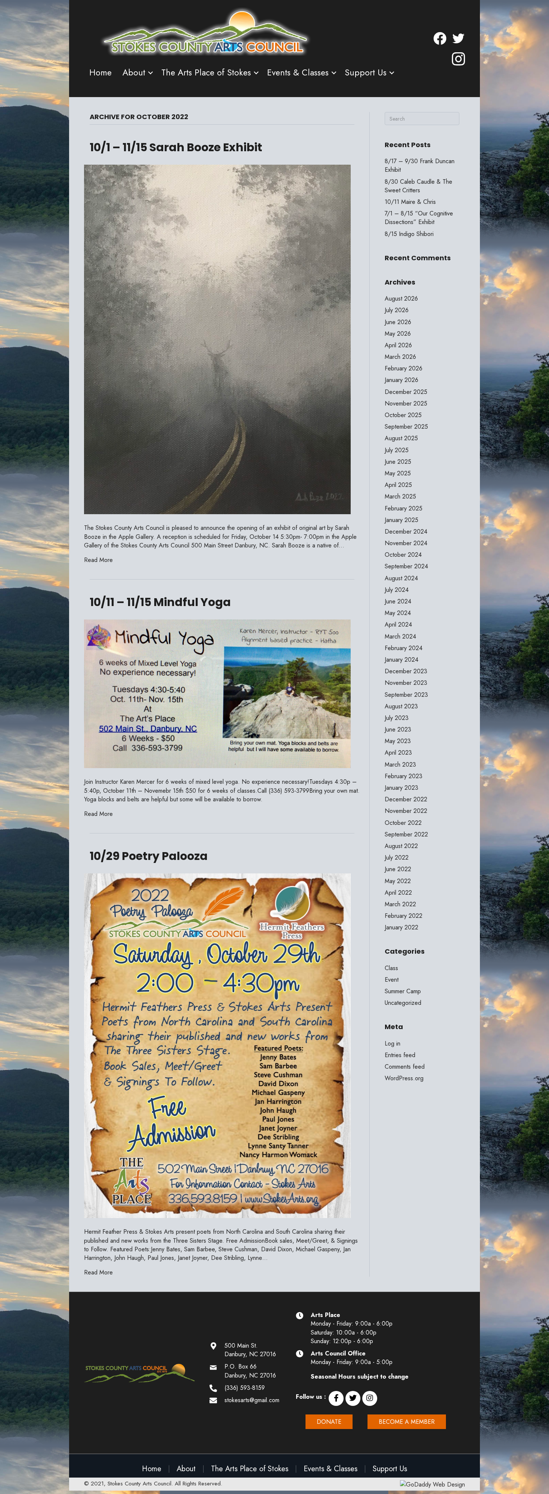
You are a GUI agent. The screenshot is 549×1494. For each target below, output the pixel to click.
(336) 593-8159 (244, 1387)
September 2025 (406, 426)
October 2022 (403, 823)
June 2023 (398, 729)
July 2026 (397, 310)
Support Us (366, 72)
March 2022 (400, 904)
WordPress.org (404, 1078)
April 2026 (398, 345)
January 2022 (401, 927)
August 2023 (401, 706)
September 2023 (406, 694)
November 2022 (406, 811)
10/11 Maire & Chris (410, 202)
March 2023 (400, 764)
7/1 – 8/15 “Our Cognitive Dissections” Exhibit (419, 217)
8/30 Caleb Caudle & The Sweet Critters (418, 186)
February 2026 (403, 368)
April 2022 (398, 892)
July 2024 (397, 590)
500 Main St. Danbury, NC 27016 (250, 1349)
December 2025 (406, 392)
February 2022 (403, 915)
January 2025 (401, 520)
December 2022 (406, 799)
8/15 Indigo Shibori (409, 234)
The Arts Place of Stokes (206, 72)
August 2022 (401, 846)
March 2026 (400, 356)
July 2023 (397, 718)
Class (391, 968)
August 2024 (401, 578)
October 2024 (403, 554)
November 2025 (406, 403)
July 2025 (397, 450)
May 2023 (398, 741)
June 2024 (398, 601)
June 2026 (398, 322)
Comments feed (405, 1066)
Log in (392, 1043)
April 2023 (398, 752)
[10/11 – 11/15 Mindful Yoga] (217, 693)
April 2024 (398, 624)
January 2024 (401, 659)
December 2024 (406, 531)
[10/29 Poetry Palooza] (217, 1045)
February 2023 (403, 776)
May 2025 (398, 473)
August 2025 (401, 438)
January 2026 (401, 380)
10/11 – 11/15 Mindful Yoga (160, 602)
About (133, 72)
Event (391, 979)
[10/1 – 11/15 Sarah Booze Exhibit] (217, 339)
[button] (336, 1398)
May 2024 (398, 613)
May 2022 (398, 881)
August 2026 (401, 298)
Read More (98, 560)
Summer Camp (403, 991)
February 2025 (403, 508)
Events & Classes (298, 72)
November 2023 (406, 682)
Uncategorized (403, 1002)
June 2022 (398, 869)
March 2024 (400, 636)
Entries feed (400, 1055)
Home (100, 72)
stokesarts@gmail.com (251, 1400)
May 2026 (398, 333)
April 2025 (398, 485)
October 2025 (403, 415)
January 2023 (401, 787)
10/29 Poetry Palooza (149, 856)
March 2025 (400, 496)
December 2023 (406, 671)
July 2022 (397, 857)
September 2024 (406, 566)
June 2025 (398, 461)
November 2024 (406, 543)
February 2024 (403, 648)
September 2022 (406, 834)
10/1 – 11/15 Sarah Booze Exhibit (176, 147)
